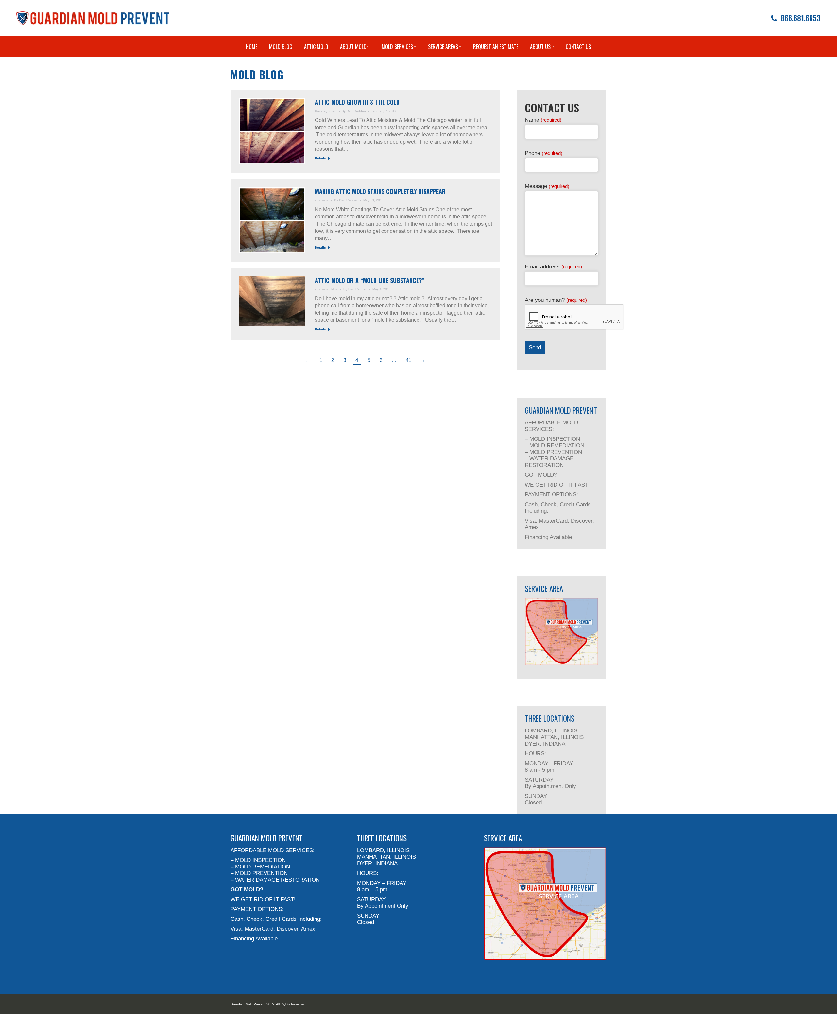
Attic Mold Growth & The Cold (357, 102)
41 (408, 360)
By (354, 111)
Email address (553, 267)
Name (543, 120)
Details (320, 158)
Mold (334, 289)
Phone (543, 153)
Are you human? (556, 300)
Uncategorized (326, 111)
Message (547, 186)
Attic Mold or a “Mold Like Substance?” (370, 280)
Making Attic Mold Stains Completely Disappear (380, 191)
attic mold (322, 200)
